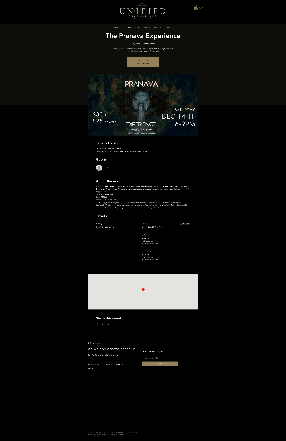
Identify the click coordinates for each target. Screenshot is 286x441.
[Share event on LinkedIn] (108, 324)
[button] (129, 27)
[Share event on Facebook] (97, 324)
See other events (143, 63)
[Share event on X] (102, 324)
